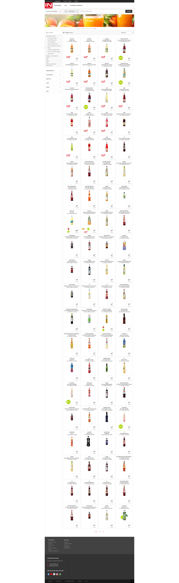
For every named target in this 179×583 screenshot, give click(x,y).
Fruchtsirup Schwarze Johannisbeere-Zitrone (125, 113)
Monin (106, 505)
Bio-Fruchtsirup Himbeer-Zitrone (124, 40)
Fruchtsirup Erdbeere (72, 482)
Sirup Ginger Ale (124, 507)
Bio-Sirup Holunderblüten (107, 310)
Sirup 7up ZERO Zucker (124, 187)
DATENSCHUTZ (58, 581)
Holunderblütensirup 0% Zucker (72, 64)
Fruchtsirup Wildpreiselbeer (106, 384)
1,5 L (72, 66)
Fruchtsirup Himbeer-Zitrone (72, 113)
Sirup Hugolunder (106, 163)
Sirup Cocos (106, 507)
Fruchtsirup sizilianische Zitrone (107, 212)
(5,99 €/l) (129, 60)
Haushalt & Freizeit (67, 1)
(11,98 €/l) (77, 404)
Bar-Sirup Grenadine (89, 458)
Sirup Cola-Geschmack (71, 261)
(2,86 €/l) (94, 158)
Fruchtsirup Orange (72, 335)
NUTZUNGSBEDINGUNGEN (69, 581)
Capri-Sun (124, 333)
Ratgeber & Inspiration (76, 5)
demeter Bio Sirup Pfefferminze (89, 212)
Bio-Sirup (72, 212)
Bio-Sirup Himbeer (89, 89)
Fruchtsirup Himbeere (124, 433)
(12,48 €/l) (77, 281)
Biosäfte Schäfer (107, 309)
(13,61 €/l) (129, 207)
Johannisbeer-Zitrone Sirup (106, 64)
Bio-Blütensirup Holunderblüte (124, 64)
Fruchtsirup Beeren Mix (124, 89)
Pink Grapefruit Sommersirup (107, 113)
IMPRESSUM (50, 581)
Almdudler (89, 383)
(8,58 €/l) (129, 527)
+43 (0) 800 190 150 (53, 564)
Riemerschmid (124, 309)
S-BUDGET (72, 38)
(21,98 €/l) (77, 232)
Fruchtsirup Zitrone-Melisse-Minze (107, 261)
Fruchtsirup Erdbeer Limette (89, 236)
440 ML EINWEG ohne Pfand (124, 188)
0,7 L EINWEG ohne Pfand (124, 41)
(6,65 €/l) (129, 355)
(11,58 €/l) (111, 330)
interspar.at (66, 542)
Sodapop (124, 235)
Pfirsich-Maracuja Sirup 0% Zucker (89, 64)
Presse (49, 546)
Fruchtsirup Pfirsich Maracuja (72, 163)
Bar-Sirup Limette (106, 359)
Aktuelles (49, 543)
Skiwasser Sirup (89, 384)
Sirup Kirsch (72, 359)
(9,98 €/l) (94, 453)
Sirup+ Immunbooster (89, 187)
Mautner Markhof (89, 161)
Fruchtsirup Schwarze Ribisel (124, 138)
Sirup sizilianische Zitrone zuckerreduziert (72, 458)
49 (94, 230)
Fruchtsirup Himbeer (89, 138)
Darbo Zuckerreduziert (71, 309)
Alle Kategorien (52, 11)
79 (112, 328)
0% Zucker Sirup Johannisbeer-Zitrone (124, 384)
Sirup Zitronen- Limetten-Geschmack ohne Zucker (92, 310)
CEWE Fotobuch (67, 546)
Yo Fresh (107, 260)
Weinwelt (76, 1)
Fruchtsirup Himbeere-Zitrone (124, 212)
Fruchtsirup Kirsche (72, 187)
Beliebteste (123, 32)
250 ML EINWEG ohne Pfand (124, 311)
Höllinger (72, 383)
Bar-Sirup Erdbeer (124, 310)
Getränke (82, 28)
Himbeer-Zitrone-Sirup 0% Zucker (72, 89)
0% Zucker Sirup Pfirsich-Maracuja (89, 335)
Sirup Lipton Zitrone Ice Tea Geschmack (72, 285)
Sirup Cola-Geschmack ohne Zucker (72, 408)
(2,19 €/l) (77, 60)
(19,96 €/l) (129, 330)
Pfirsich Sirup (89, 40)
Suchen (129, 11)
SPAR (107, 88)
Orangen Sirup (72, 40)
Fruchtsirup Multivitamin (124, 458)
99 (77, 82)
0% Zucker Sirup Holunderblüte (107, 335)
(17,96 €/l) (111, 379)
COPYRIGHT (80, 581)
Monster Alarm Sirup (124, 335)
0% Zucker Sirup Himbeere (89, 163)
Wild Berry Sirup (89, 113)
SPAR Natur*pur (124, 38)
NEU (66, 5)
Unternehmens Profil (52, 542)
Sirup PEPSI (107, 433)
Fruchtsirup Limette (107, 187)
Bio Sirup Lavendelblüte (71, 384)
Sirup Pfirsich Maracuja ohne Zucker (89, 408)
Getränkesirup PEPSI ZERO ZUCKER (72, 236)
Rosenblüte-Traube (89, 359)
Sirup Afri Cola (89, 433)
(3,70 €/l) (111, 109)
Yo (124, 137)
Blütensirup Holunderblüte (107, 89)
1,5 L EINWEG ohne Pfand (72, 41)
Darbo (71, 161)
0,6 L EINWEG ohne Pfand (124, 336)
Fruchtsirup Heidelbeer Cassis (89, 261)
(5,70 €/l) (129, 158)
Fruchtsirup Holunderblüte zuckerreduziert (124, 163)
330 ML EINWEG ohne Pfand (89, 213)
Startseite (78, 28)
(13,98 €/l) (77, 183)
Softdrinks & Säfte (89, 28)
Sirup (72, 433)
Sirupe (89, 20)
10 (76, 231)
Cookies (49, 549)
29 (77, 58)
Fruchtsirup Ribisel (106, 138)
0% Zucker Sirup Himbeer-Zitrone (72, 507)
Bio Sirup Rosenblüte (124, 408)
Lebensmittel (57, 1)
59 (112, 107)
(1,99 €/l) (77, 84)
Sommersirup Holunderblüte (124, 285)
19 (129, 58)
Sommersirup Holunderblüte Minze (124, 261)
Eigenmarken (57, 5)
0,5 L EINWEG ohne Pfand (72, 164)
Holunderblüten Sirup (107, 40)
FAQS (86, 581)
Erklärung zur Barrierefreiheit (53, 550)
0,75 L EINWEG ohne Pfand (89, 459)
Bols (89, 456)
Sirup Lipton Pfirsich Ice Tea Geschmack (107, 236)
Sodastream (124, 186)
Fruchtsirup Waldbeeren (89, 482)
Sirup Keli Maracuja (124, 236)
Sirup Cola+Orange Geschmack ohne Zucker (90, 507)
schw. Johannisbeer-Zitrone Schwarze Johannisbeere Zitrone (76, 310)
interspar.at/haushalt (68, 543)
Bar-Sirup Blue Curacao (106, 408)
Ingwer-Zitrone (124, 359)
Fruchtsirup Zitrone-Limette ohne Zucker (90, 285)
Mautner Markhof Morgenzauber (72, 333)
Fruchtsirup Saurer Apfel (72, 138)
